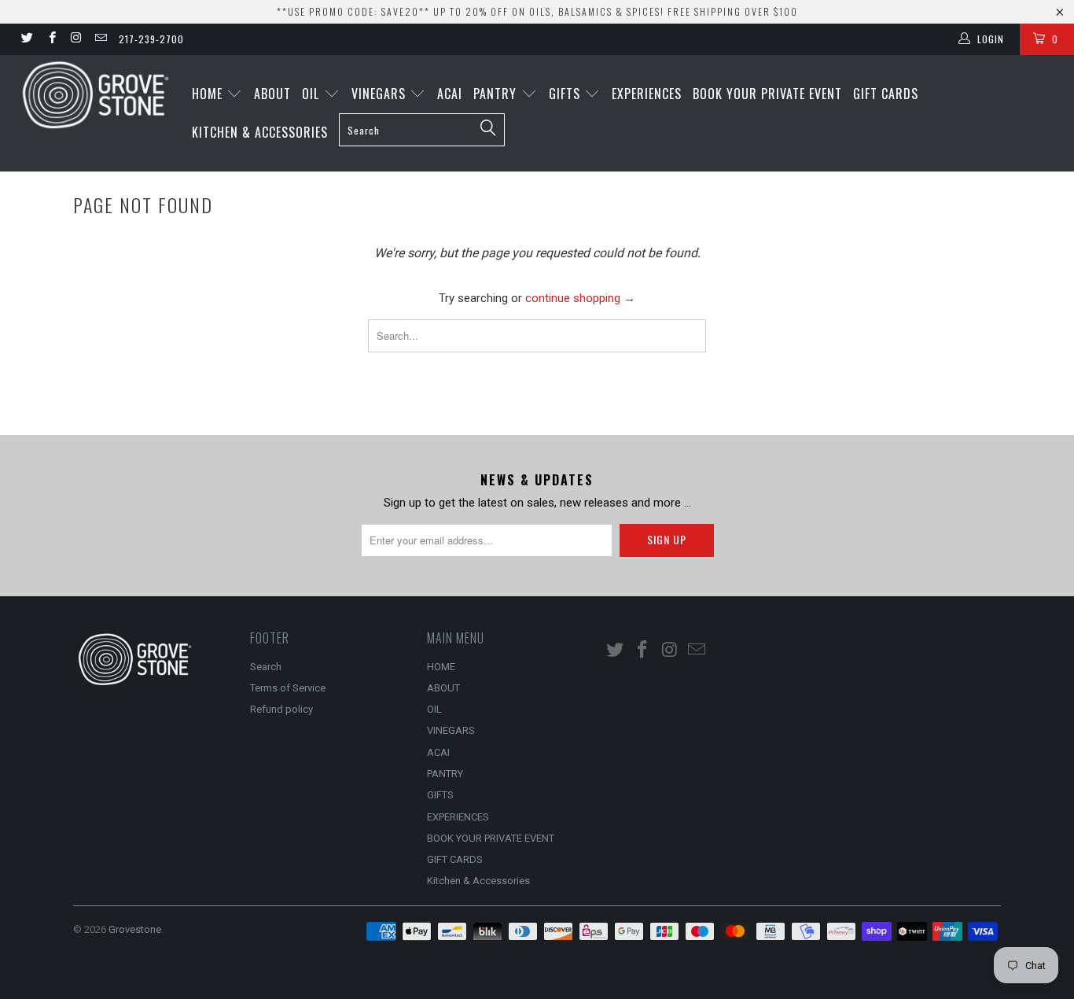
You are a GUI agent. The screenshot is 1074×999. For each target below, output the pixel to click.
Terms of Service (288, 688)
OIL (312, 93)
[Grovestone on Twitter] (26, 39)
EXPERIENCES (647, 93)
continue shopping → (580, 298)
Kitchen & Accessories (260, 132)
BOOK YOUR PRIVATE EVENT (767, 93)
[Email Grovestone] (100, 39)
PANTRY (496, 93)
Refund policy (281, 709)
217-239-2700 (151, 39)
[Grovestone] (94, 95)
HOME (209, 93)
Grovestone (135, 929)
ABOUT (272, 93)
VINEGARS (380, 93)
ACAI (449, 93)
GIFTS (566, 93)
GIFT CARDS (885, 93)
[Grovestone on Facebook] (50, 39)
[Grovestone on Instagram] (76, 39)
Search (265, 667)
